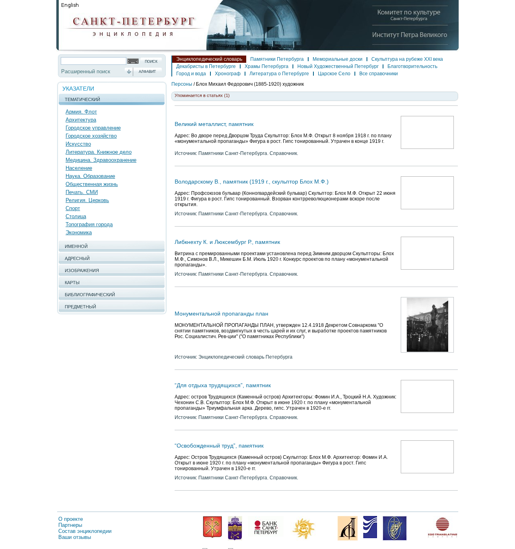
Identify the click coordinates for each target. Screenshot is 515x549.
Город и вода (191, 73)
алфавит (147, 72)
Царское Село (334, 73)
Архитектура (81, 120)
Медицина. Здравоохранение (101, 160)
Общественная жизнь (92, 184)
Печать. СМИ (82, 192)
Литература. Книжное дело (99, 152)
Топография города (89, 224)
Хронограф (228, 73)
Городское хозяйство (91, 136)
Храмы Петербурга (266, 66)
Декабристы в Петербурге (206, 66)
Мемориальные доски (338, 59)
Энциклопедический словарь (209, 59)
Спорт (73, 208)
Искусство (78, 144)
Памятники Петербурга (277, 59)
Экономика (79, 232)
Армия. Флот (81, 112)
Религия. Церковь (87, 200)
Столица (76, 216)
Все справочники (378, 73)
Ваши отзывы (74, 537)
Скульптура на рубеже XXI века (407, 59)
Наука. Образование (90, 176)
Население (79, 168)
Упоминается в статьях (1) (202, 95)
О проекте (70, 519)
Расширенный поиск (85, 71)
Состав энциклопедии (84, 531)
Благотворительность (412, 66)
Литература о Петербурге (279, 73)
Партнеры (70, 525)
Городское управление (93, 128)
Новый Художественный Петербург (338, 66)
